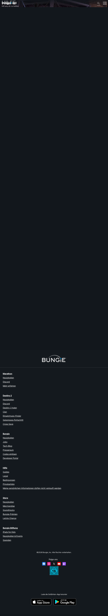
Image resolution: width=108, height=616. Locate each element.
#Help (4, 217)
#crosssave (31, 217)
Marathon (7, 373)
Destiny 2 (7, 14)
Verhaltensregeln (9, 63)
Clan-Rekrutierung (10, 52)
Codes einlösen (10, 454)
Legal (5, 476)
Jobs (5, 442)
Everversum (7, 30)
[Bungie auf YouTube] (59, 563)
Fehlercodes (8, 26)
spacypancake (7, 198)
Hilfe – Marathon (9, 58)
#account (11, 217)
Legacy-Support (9, 47)
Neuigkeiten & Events (12, 536)
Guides (6, 472)
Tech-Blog (7, 446)
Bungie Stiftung (10, 528)
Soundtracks (8, 510)
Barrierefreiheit (9, 35)
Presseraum (8, 450)
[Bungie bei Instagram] (49, 563)
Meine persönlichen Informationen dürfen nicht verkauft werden (32, 488)
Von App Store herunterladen (42, 601)
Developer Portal (10, 458)
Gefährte (6, 49)
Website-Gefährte (10, 37)
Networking (7, 28)
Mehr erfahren (9, 386)
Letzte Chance (9, 518)
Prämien (6, 18)
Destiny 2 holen (10, 408)
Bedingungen (9, 480)
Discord (6, 382)
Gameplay (7, 22)
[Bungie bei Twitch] (64, 563)
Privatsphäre (8, 484)
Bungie (6, 434)
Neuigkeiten (8, 378)
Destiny (9, 3)
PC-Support (8, 43)
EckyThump (6, 338)
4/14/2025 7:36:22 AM (20, 229)
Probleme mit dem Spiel (12, 33)
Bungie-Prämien (10, 514)
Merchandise (9, 506)
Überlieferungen (9, 20)
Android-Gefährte (10, 41)
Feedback (7, 16)
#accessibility (20, 217)
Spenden (7, 540)
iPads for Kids (9, 532)
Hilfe (5, 24)
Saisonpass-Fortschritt (13, 420)
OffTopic (6, 56)
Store (5, 498)
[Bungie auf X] (54, 563)
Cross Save (8, 424)
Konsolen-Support (10, 45)
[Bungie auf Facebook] (44, 563)
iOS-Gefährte (8, 39)
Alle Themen (8, 12)
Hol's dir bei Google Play (65, 601)
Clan (5, 412)
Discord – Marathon (10, 60)
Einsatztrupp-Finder (12, 416)
